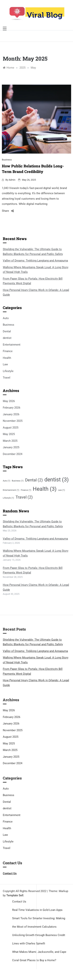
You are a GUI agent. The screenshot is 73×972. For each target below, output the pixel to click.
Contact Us (19, 901)
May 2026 (9, 401)
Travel (6, 377)
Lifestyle (8, 371)
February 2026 (11, 407)
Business (7, 159)
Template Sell (14, 895)
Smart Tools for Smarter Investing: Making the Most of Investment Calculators (38, 922)
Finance (8, 351)
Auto (6, 318)
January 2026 (11, 414)
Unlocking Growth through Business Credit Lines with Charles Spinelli (38, 939)
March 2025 (10, 440)
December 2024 (12, 454)
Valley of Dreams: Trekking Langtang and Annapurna (35, 260)
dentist (7, 338)
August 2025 (10, 427)
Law (5, 364)
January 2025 (11, 447)
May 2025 (9, 434)
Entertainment (11, 344)
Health (7, 358)
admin (12, 179)
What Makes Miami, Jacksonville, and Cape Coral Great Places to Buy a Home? (39, 956)
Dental (7, 331)
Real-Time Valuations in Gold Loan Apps (37, 910)
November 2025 (12, 421)
